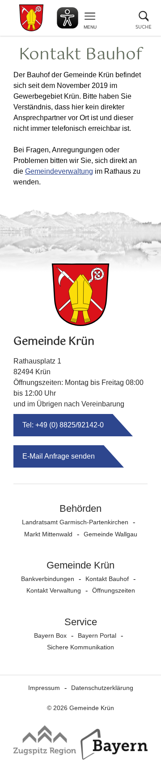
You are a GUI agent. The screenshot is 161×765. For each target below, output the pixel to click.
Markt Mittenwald (48, 534)
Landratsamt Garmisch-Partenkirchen (75, 522)
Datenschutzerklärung (102, 687)
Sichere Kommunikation (80, 647)
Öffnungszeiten (113, 590)
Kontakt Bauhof (107, 578)
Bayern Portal (97, 635)
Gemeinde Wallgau (110, 534)
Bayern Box (50, 635)
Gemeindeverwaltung (59, 171)
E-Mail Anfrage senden (58, 456)
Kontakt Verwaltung (53, 590)
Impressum (44, 687)
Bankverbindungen (47, 578)
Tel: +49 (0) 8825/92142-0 (63, 425)
